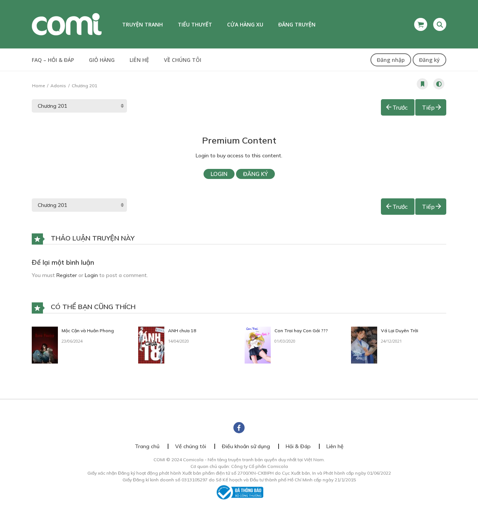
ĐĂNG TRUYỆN (297, 24)
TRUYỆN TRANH (142, 24)
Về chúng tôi (182, 59)
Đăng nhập (391, 59)
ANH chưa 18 (182, 330)
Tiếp (428, 107)
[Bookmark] (422, 83)
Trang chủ (147, 446)
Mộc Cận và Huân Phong (88, 330)
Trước (400, 107)
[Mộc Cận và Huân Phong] (45, 344)
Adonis (58, 85)
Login (219, 173)
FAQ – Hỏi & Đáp (53, 59)
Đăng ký (429, 59)
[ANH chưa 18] (151, 344)
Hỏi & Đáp (298, 446)
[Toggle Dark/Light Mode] (438, 83)
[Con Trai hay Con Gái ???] (258, 344)
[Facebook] (239, 427)
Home (38, 85)
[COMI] (67, 24)
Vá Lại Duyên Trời (399, 330)
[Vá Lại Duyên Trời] (364, 344)
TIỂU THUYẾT (195, 24)
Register (66, 275)
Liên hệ (139, 59)
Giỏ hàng (102, 59)
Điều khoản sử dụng (246, 446)
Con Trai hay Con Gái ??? (301, 330)
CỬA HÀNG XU (245, 24)
